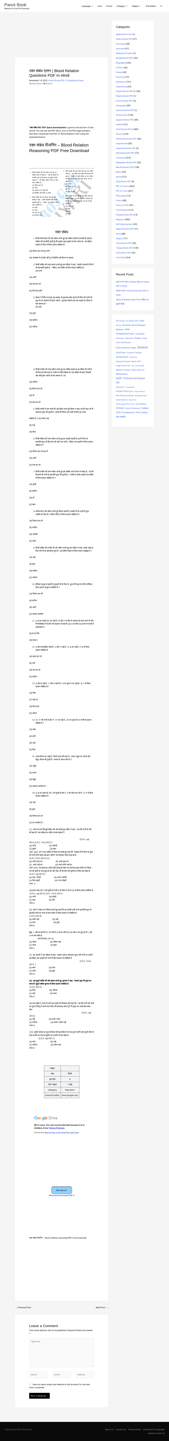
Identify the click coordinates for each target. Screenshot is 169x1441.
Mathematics (35, 83)
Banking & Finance (124, 53)
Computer (140, 334)
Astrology (120, 44)
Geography (121, 105)
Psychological (122, 210)
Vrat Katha (151, 6)
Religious (120, 219)
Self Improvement (124, 224)
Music (118, 172)
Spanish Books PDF (125, 229)
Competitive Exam (75, 80)
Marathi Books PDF (125, 167)
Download (61, 1190)
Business (120, 329)
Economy (120, 77)
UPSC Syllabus (141, 412)
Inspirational (122, 143)
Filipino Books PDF (124, 96)
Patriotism (120, 387)
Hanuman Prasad (123, 361)
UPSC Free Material (125, 412)
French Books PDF (124, 101)
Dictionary (120, 338)
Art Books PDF (132, 321)
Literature (120, 158)
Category (121, 6)
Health (119, 124)
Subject (135, 6)
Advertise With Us (156, 1433)
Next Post (102, 1307)
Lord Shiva (140, 366)
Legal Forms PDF (123, 366)
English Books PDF (124, 91)
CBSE (127, 329)
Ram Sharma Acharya (125, 395)
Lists (99, 6)
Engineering (121, 86)
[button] (161, 6)
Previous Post (23, 1307)
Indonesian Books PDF (126, 139)
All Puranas (120, 321)
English (138, 338)
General (142, 347)
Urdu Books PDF (123, 252)
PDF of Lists (121, 191)
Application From (124, 34)
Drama (119, 72)
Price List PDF (122, 205)
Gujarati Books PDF (125, 120)
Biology (118, 325)
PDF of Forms (122, 186)
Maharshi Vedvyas (123, 370)
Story (118, 233)
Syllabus (145, 408)
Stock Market (141, 404)
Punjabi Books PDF (124, 214)
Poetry (119, 200)
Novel (118, 177)
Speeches (132, 400)
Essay (144, 338)
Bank (142, 320)
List (133, 366)
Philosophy (121, 195)
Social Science (122, 400)
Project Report (139, 391)
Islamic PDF (136, 361)
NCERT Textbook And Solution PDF (130, 380)
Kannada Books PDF (125, 153)
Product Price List (124, 391)
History (119, 134)
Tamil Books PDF (124, 243)
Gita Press (121, 352)
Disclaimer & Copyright (154, 1429)
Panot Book (15, 4)
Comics (119, 67)
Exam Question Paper (126, 347)
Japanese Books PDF (125, 148)
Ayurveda (120, 48)
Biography (120, 63)
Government (122, 115)
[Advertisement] (61, 38)
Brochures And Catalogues (134, 325)
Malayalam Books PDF (126, 162)
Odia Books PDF (123, 181)
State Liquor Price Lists (125, 404)
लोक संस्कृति (121, 417)
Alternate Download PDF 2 (61, 1195)
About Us (109, 1429)
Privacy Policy (134, 1429)
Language (86, 6)
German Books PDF (125, 110)
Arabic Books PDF (124, 39)
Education (120, 82)
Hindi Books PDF (57, 80)
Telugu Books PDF (124, 248)
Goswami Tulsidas (134, 353)
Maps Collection (138, 370)
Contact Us (121, 1429)
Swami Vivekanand (132, 408)
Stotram (120, 408)
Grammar (133, 357)
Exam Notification (123, 342)
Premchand (130, 387)
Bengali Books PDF (124, 58)
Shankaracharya (140, 396)
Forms (109, 6)
